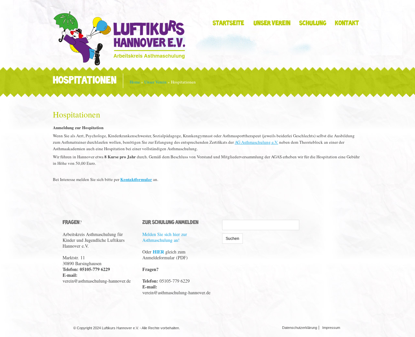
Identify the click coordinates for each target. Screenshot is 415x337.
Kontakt (347, 23)
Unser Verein (272, 23)
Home (135, 82)
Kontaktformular (136, 179)
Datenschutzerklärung (299, 328)
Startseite (228, 23)
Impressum (331, 328)
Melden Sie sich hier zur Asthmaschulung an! (164, 237)
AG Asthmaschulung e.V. (256, 142)
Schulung (312, 23)
